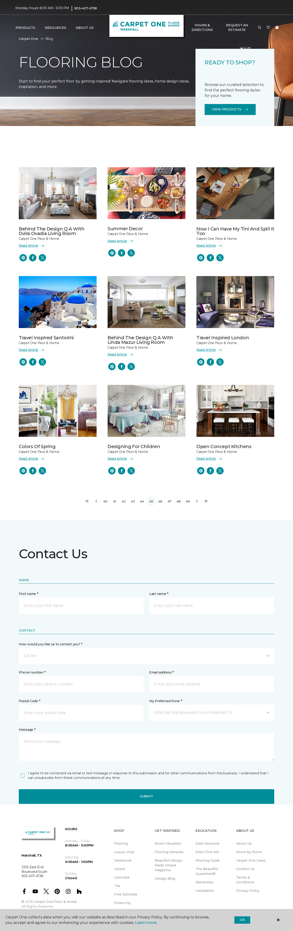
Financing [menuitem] (122, 903)
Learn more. (146, 922)
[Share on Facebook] (32, 257)
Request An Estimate (237, 27)
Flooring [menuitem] (121, 843)
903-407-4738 (85, 8)
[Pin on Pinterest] (23, 257)
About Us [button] (85, 28)
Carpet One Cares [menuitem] (251, 860)
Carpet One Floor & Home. (55, 902)
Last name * (158, 593)
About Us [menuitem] (244, 843)
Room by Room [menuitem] (249, 852)
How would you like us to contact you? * (50, 644)
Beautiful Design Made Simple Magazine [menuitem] (168, 865)
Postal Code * (29, 701)
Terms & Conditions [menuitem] (245, 879)
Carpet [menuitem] (119, 869)
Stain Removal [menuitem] (207, 843)
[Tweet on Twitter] (42, 257)
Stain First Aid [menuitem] (207, 852)
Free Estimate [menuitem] (125, 894)
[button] (259, 28)
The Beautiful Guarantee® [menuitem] (206, 871)
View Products (226, 109)
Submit (146, 796)
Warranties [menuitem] (204, 882)
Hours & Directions (202, 27)
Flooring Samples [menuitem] (169, 852)
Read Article (28, 246)
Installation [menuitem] (204, 891)
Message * (27, 729)
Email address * (161, 672)
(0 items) (277, 27)
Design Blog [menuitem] (165, 878)
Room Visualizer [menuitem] (168, 843)
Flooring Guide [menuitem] (207, 860)
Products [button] (25, 28)
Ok (242, 920)
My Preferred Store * (165, 701)
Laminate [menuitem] (122, 877)
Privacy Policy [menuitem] (247, 891)
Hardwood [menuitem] (122, 860)
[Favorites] (268, 28)
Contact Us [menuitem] (245, 869)
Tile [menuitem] (117, 886)
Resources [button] (55, 28)
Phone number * (32, 672)
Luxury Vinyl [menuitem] (124, 852)
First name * (28, 593)
